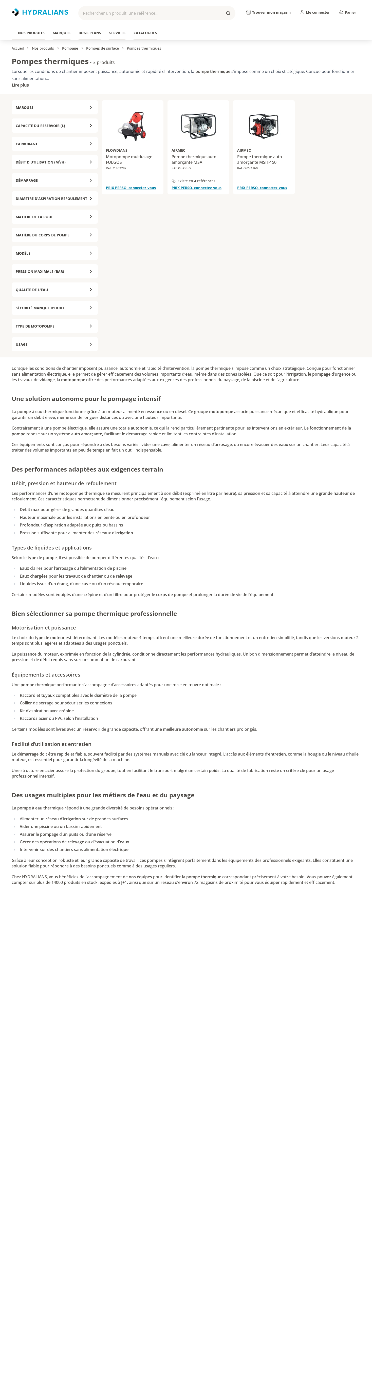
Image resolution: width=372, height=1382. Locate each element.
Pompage (70, 48)
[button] (156, 13)
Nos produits (43, 48)
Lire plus (20, 85)
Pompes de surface (102, 48)
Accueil (18, 48)
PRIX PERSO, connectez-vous (131, 187)
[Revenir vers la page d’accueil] (40, 12)
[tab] (28, 33)
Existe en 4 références (196, 180)
